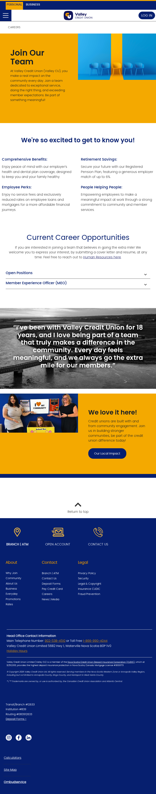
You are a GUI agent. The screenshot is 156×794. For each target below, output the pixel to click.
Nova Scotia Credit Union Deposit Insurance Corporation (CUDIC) (101, 662)
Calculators (12, 757)
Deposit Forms (51, 584)
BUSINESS (33, 4)
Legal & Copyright (89, 584)
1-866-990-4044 (95, 640)
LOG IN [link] (146, 15)
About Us (11, 583)
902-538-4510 (55, 640)
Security (83, 578)
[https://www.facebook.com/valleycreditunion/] (19, 737)
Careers (47, 594)
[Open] (5, 15)
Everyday (12, 594)
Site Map (10, 769)
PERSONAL (14, 4)
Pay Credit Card (52, 589)
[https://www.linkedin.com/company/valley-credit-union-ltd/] (28, 737)
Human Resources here (102, 257)
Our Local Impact (107, 453)
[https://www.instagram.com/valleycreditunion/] (9, 737)
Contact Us (49, 578)
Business (11, 588)
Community (13, 578)
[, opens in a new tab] (58, 532)
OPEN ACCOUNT (57, 544)
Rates (9, 604)
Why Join (12, 573)
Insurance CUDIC (89, 589)
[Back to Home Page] (78, 15)
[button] (78, 274)
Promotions (13, 599)
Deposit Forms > (16, 719)
